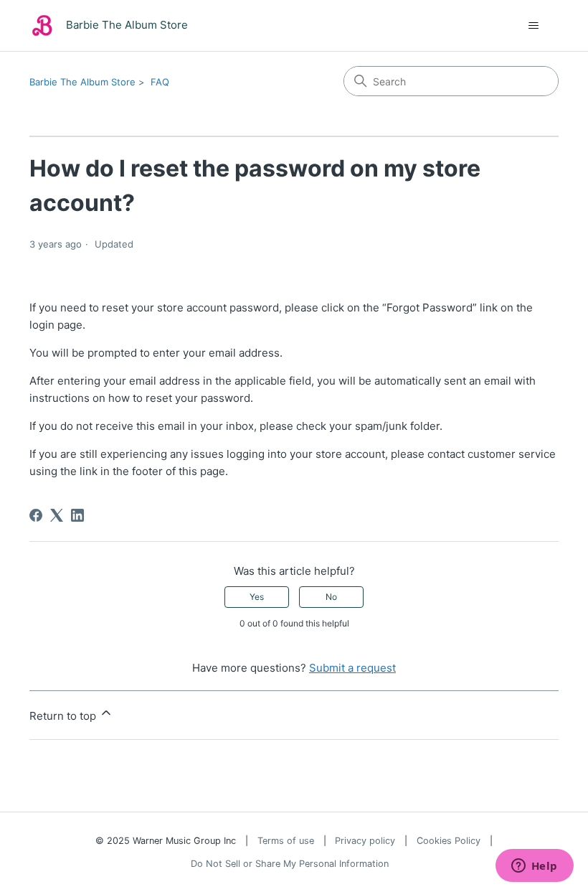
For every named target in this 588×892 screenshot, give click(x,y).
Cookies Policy (448, 840)
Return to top (64, 716)
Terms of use (285, 840)
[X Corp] (56, 515)
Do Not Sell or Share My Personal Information (290, 863)
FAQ (160, 82)
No (331, 596)
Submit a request (352, 668)
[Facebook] (35, 515)
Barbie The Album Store (82, 82)
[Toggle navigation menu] (533, 25)
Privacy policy (365, 840)
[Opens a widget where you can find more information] (534, 867)
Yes (257, 596)
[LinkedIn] (77, 515)
